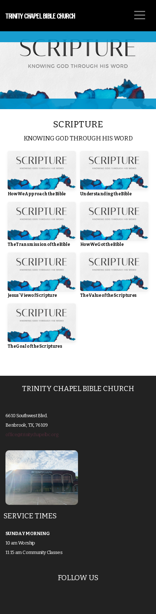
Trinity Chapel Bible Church (40, 16)
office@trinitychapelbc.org (31, 434)
